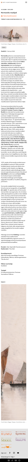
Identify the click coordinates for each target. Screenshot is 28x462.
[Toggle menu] (26, 2)
